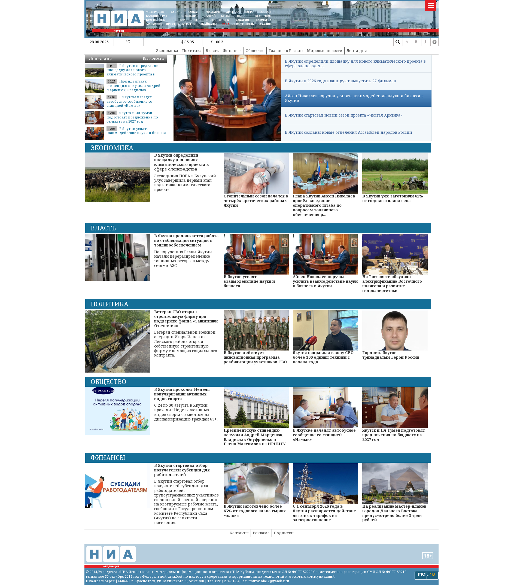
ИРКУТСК (172, 24)
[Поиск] (397, 42)
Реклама (261, 532)
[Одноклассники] (425, 42)
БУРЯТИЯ (189, 24)
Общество (255, 50)
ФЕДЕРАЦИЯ (155, 11)
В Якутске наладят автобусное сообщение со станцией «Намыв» (129, 101)
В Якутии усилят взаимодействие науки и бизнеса (136, 130)
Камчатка (263, 20)
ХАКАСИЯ (242, 20)
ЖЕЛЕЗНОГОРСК (217, 20)
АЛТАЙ (211, 15)
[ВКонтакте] (416, 42)
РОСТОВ (265, 11)
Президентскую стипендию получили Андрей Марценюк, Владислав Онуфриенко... (133, 87)
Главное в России (286, 50)
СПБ (174, 20)
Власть (212, 50)
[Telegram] (434, 42)
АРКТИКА (232, 11)
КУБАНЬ (177, 11)
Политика (192, 50)
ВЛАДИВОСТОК (191, 20)
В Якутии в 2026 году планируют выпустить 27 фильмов (340, 80)
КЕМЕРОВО (263, 15)
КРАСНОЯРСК (155, 20)
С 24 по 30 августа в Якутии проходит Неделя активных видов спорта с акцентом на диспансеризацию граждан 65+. (186, 404)
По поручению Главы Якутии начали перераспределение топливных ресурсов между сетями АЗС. (186, 251)
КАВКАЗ (192, 11)
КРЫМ (225, 15)
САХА (225, 24)
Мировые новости (324, 50)
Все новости (153, 58)
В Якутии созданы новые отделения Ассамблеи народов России (348, 132)
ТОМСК (241, 15)
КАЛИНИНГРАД (156, 15)
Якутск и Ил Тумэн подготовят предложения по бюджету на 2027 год (132, 117)
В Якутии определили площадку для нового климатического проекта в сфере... (133, 72)
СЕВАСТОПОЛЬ (243, 24)
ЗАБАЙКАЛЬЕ (208, 24)
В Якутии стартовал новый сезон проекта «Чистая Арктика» (343, 115)
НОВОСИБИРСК (188, 15)
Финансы (232, 50)
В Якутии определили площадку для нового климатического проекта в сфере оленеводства (355, 63)
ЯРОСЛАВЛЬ (212, 11)
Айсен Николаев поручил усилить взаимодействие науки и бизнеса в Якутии (354, 98)
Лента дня (356, 50)
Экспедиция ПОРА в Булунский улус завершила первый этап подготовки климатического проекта (185, 172)
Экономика (167, 50)
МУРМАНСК (154, 24)
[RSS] (407, 42)
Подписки (284, 532)
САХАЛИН (264, 24)
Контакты (239, 532)
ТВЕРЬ (249, 11)
